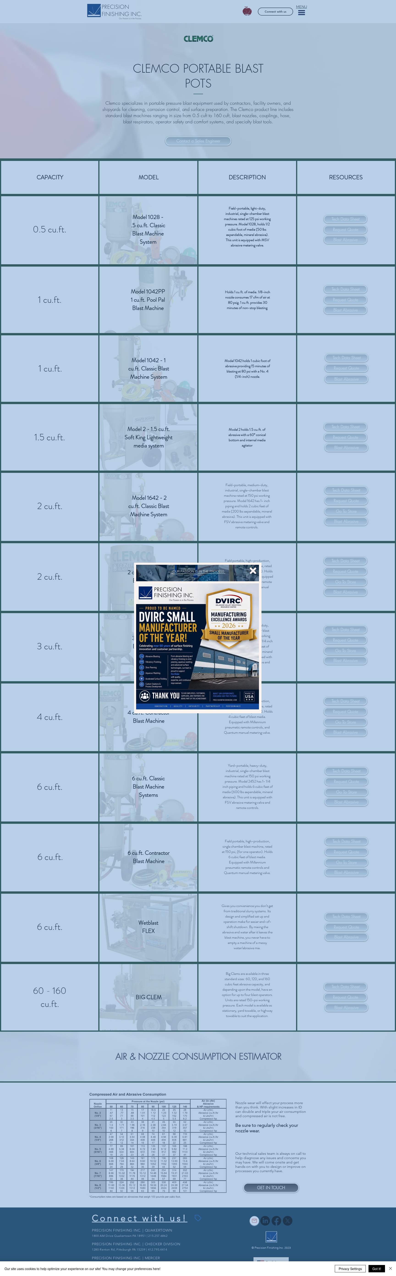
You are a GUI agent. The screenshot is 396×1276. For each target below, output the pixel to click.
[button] (253, 570)
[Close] (390, 1268)
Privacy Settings (350, 1268)
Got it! (376, 1268)
